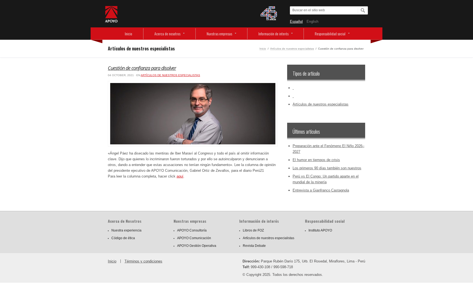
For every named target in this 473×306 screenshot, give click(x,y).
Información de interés (273, 33)
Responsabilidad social (330, 33)
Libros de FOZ (253, 230)
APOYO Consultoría (192, 230)
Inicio (128, 33)
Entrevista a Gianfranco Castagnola (321, 190)
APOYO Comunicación (194, 238)
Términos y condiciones (143, 261)
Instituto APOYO (320, 230)
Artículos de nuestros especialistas (292, 48)
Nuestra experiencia (126, 230)
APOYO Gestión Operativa (196, 246)
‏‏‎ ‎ (293, 88)
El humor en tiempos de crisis (316, 160)
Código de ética (123, 238)
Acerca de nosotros (167, 33)
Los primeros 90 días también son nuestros (327, 168)
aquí (180, 176)
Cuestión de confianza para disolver (142, 68)
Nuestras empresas (219, 33)
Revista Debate (254, 246)
